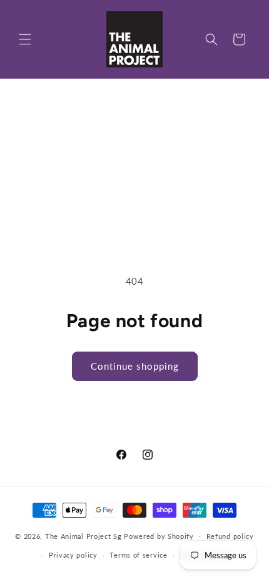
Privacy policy (73, 555)
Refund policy (230, 536)
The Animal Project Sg (83, 535)
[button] (25, 39)
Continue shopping (135, 366)
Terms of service (138, 555)
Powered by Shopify (159, 535)
